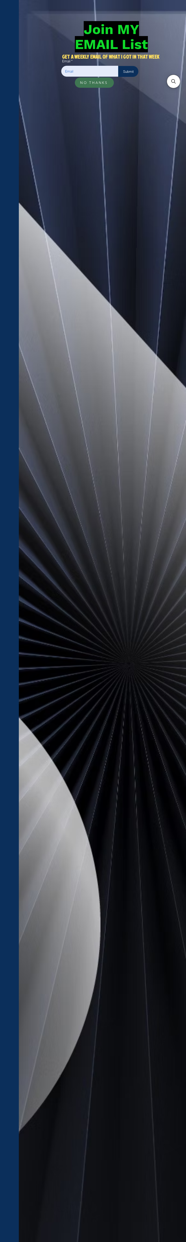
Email (66, 61)
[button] (173, 81)
